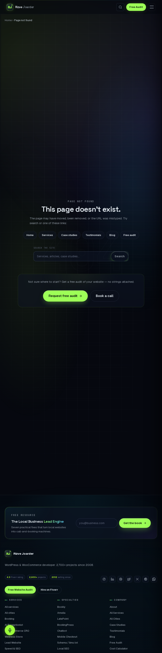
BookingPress (65, 625)
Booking (9, 618)
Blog (112, 235)
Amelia (61, 612)
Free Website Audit (20, 589)
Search (120, 256)
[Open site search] (120, 7)
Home (8, 20)
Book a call (104, 296)
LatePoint (63, 618)
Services (47, 235)
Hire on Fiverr (49, 589)
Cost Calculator (119, 648)
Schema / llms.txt (67, 642)
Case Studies (117, 625)
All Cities (115, 618)
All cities (10, 612)
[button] (10, 630)
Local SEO (63, 648)
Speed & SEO (13, 648)
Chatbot (62, 630)
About (113, 607)
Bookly (61, 607)
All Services (117, 612)
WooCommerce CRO (17, 630)
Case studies (69, 235)
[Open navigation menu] (151, 7)
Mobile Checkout (67, 636)
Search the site (44, 247)
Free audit (129, 235)
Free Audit (136, 7)
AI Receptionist (14, 625)
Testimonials (93, 235)
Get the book (132, 523)
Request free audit (63, 296)
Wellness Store (14, 636)
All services (12, 607)
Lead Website (13, 642)
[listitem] (104, 579)
